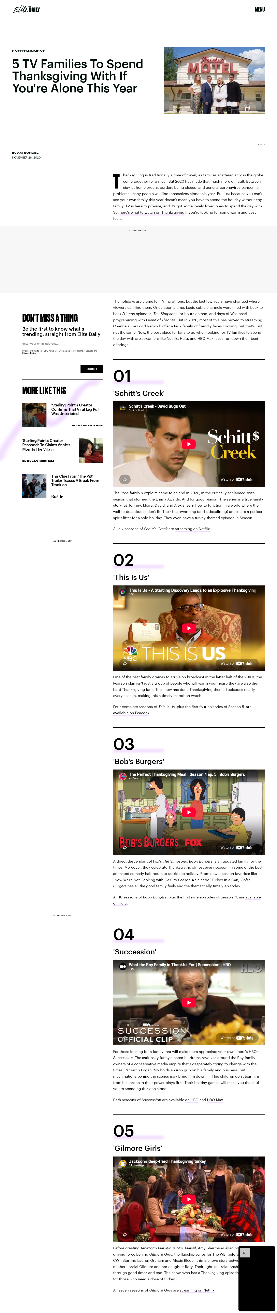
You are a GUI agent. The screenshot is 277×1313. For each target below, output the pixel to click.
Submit (92, 368)
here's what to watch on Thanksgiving (152, 212)
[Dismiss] (270, 1249)
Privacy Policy (29, 353)
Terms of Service (85, 350)
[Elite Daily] (26, 9)
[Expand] (243, 1249)
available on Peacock (131, 713)
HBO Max (215, 1100)
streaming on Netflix (192, 528)
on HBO (192, 1100)
